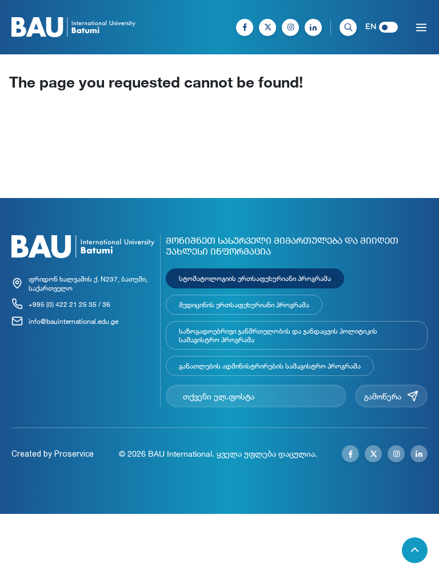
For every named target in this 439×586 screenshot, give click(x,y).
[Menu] (421, 27)
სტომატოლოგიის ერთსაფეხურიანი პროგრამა (255, 278)
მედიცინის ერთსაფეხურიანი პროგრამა (244, 304)
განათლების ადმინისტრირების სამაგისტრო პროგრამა (270, 365)
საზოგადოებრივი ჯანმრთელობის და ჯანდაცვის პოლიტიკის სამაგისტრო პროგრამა (278, 335)
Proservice (74, 453)
